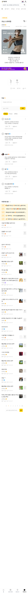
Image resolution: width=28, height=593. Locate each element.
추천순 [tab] (5, 113)
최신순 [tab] (10, 113)
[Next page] (22, 406)
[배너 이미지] (14, 69)
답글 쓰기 (15, 126)
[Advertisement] (14, 13)
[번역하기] (24, 21)
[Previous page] (6, 406)
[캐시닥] (4, 1)
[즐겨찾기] (10, 202)
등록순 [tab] (16, 113)
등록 (23, 108)
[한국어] (22, 1)
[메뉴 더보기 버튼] (2, 8)
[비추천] (9, 126)
